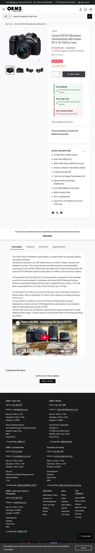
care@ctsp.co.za (19, 502)
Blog (44, 515)
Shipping (64, 51)
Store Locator (80, 501)
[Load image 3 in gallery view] (29, 70)
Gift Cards (65, 515)
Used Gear (65, 511)
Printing (78, 514)
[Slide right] (39, 60)
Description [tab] (17, 247)
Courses (78, 517)
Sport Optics (66, 505)
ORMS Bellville (66, 442)
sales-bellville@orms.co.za (67, 410)
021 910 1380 (60, 405)
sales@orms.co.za (20, 410)
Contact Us (47, 498)
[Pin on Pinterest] (61, 212)
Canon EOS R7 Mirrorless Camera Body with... (30, 24)
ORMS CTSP (22, 531)
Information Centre (50, 495)
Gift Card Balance (49, 502)
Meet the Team (81, 508)
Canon (54, 31)
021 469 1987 (58, 451)
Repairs (46, 508)
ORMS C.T (21, 442)
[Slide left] (34, 60)
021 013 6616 (17, 451)
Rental (45, 511)
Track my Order (49, 505)
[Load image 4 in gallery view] (39, 70)
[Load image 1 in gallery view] (10, 70)
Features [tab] (30, 247)
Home (10, 24)
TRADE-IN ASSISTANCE (44, 2)
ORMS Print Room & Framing (70, 485)
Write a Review (48, 381)
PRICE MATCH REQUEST (66, 2)
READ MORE (47, 236)
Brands (64, 508)
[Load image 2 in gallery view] (20, 70)
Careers (78, 504)
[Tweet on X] (57, 212)
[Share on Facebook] (53, 212)
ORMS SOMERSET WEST (27, 485)
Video (63, 498)
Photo (63, 495)
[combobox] (53, 16)
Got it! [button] (83, 548)
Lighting (64, 502)
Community (79, 511)
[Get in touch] (85, 9)
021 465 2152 (17, 498)
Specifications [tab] (59, 247)
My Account (85, 2)
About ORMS (80, 498)
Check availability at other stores (62, 122)
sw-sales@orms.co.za (21, 456)
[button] (3, 9)
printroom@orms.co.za (64, 456)
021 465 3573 (17, 405)
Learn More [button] (8, 549)
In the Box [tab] (43, 247)
